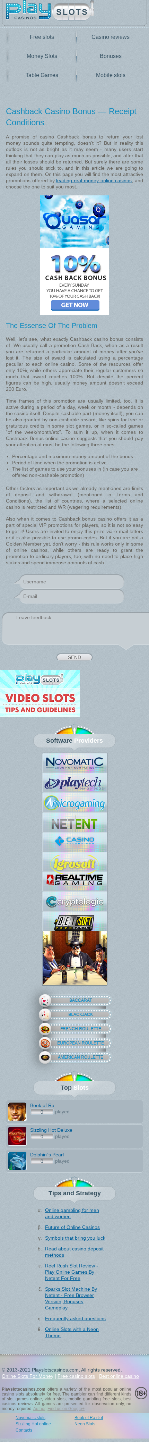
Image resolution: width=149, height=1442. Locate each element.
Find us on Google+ (66, 1408)
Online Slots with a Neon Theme (72, 1332)
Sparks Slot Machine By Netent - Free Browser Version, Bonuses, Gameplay (71, 1298)
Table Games (42, 75)
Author (39, 1408)
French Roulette (80, 1029)
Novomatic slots (30, 1417)
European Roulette (80, 1043)
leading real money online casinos (94, 180)
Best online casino (119, 1376)
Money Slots (42, 56)
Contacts (24, 1430)
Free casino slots (76, 1376)
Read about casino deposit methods (74, 1252)
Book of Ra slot (88, 1417)
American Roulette (80, 1057)
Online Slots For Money (27, 1376)
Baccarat (80, 1000)
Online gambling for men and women (72, 1213)
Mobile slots (110, 75)
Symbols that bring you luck (75, 1238)
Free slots (42, 37)
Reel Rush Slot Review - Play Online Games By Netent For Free (71, 1272)
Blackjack (80, 1014)
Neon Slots (84, 1424)
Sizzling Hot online (33, 1424)
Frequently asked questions (75, 1318)
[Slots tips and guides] (74, 694)
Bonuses (111, 56)
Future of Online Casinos (72, 1227)
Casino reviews (110, 37)
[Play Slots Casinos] (74, 11)
